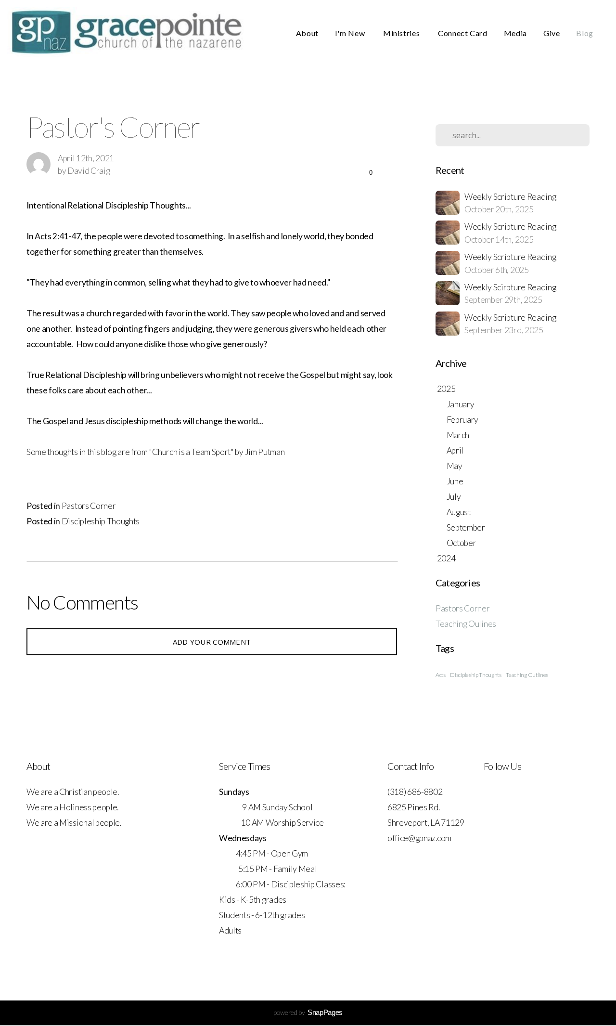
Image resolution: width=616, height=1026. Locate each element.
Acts (441, 674)
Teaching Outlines (527, 674)
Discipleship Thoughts (101, 521)
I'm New (351, 33)
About (307, 33)
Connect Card (463, 33)
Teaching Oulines (466, 624)
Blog (584, 33)
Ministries (402, 33)
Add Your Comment (212, 642)
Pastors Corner (89, 506)
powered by (308, 1012)
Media (515, 33)
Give (551, 33)
